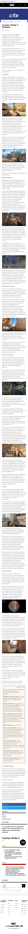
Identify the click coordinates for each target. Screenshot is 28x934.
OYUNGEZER (3, 1)
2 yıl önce (11, 21)
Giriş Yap (16, 903)
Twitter (25, 906)
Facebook (26, 904)
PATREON (12, 1)
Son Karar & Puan (6, 819)
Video (9, 907)
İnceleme (10, 905)
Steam (25, 910)
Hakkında (3, 904)
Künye (2, 910)
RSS (24, 912)
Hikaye (3, 814)
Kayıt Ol (16, 905)
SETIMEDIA (8, 1)
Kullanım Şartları (2, 907)
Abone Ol (17, 907)
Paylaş (6, 804)
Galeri (9, 909)
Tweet (6, 808)
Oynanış (4, 816)
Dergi (9, 911)
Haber (9, 903)
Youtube (25, 908)
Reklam (2, 912)
